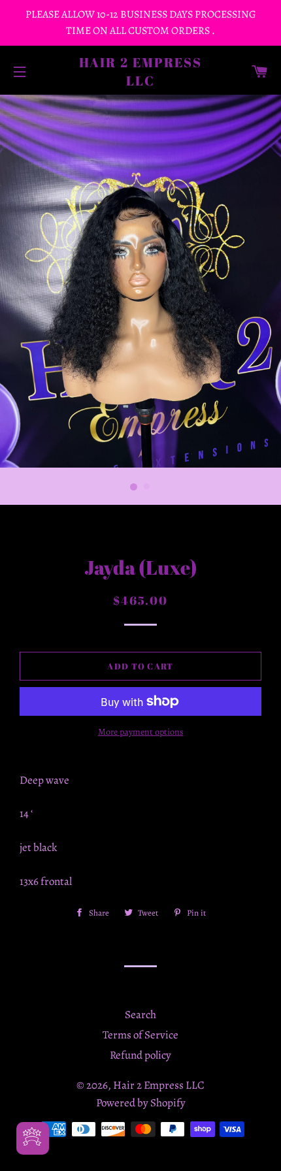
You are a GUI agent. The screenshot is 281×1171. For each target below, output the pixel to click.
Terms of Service (140, 1034)
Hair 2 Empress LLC (141, 71)
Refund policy (140, 1055)
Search (140, 1014)
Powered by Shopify (141, 1102)
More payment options (141, 732)
